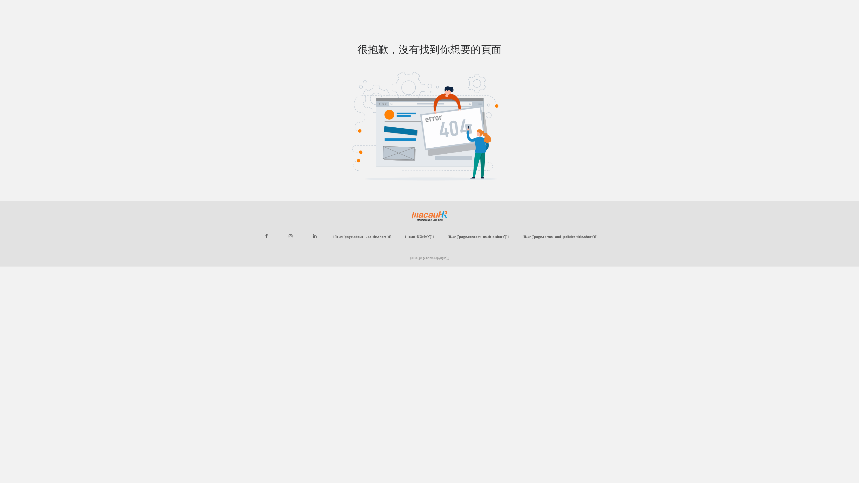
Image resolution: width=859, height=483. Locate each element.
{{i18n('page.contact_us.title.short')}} (478, 236)
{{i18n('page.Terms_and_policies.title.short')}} (560, 236)
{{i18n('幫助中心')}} (419, 236)
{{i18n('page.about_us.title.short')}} (362, 236)
